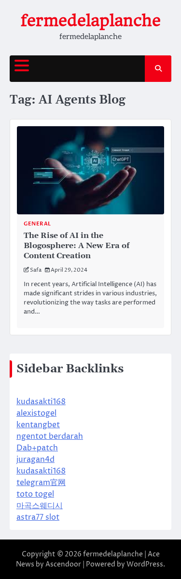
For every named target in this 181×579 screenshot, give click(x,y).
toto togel (35, 494)
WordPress (144, 564)
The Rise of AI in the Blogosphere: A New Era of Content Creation (76, 246)
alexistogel (36, 413)
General (37, 223)
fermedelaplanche (91, 20)
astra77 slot (37, 517)
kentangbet (38, 425)
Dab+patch (37, 448)
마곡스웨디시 (39, 505)
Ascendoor (63, 564)
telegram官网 (41, 482)
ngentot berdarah (49, 436)
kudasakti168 (41, 401)
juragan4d (35, 459)
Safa (36, 270)
